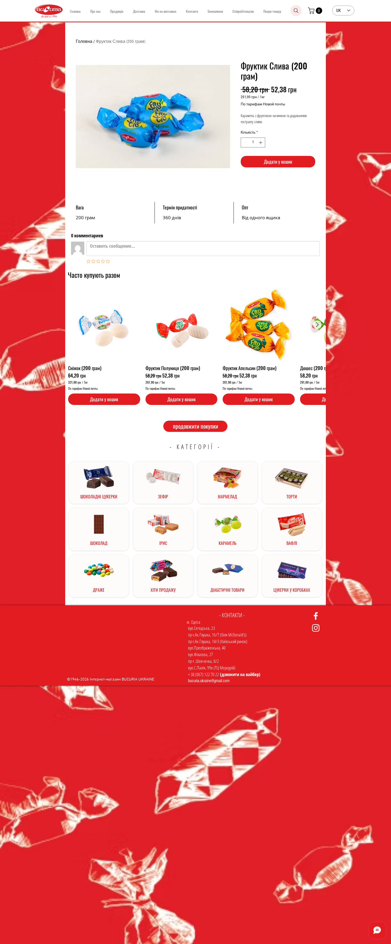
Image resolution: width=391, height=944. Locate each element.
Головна (84, 41)
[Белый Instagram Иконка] (316, 628)
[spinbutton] (253, 142)
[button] (316, 10)
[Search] (296, 10)
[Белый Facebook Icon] (316, 616)
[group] (197, 346)
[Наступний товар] (317, 324)
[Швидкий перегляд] (104, 325)
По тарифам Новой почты (263, 104)
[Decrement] (245, 142)
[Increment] (261, 142)
